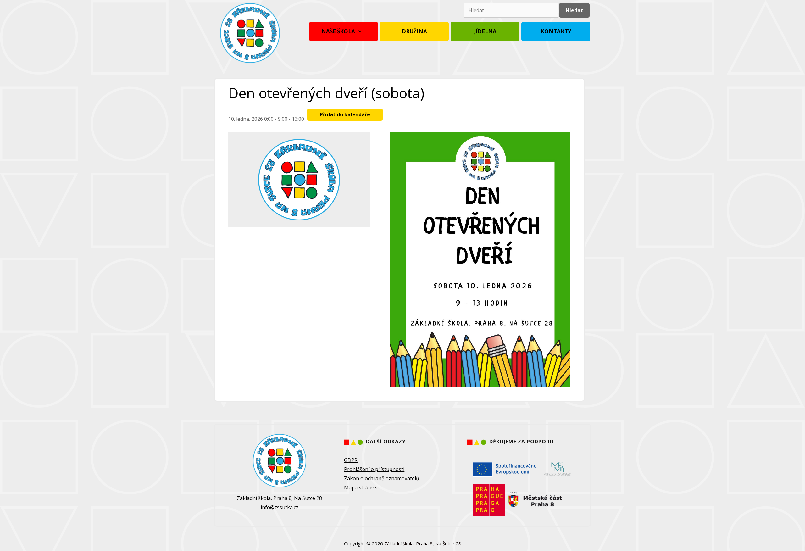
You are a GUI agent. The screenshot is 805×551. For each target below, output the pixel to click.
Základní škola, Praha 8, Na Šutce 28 (422, 543)
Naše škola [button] (338, 31)
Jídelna (485, 31)
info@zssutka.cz (279, 507)
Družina (414, 31)
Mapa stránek (360, 487)
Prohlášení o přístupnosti (374, 469)
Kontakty (556, 31)
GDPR (351, 460)
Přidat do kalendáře (345, 114)
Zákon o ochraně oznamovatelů (381, 478)
